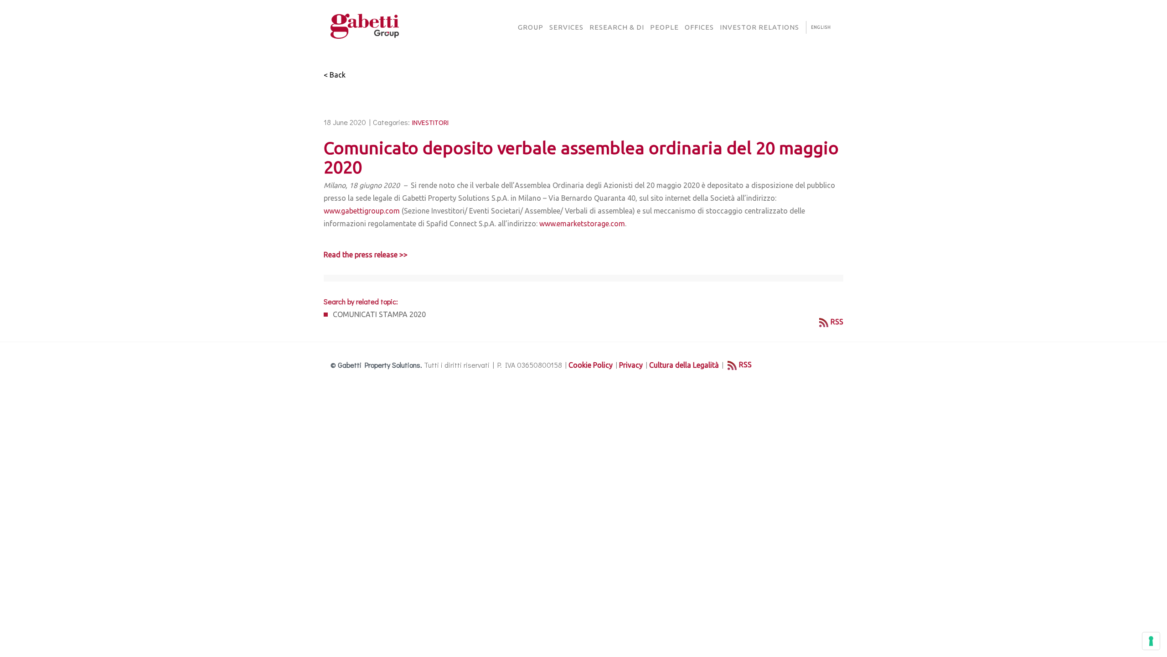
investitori (430, 122)
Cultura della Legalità (684, 365)
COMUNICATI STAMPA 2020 (379, 314)
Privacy (631, 365)
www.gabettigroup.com (362, 211)
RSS (837, 322)
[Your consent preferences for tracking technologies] (1151, 641)
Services (566, 27)
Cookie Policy (590, 365)
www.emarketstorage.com (582, 223)
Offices (699, 27)
